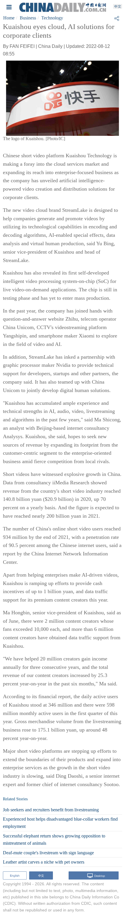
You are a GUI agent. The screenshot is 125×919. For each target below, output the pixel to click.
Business (28, 17)
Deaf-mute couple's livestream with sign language (48, 852)
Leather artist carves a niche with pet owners (43, 862)
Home (9, 17)
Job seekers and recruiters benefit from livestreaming (51, 809)
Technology (52, 17)
